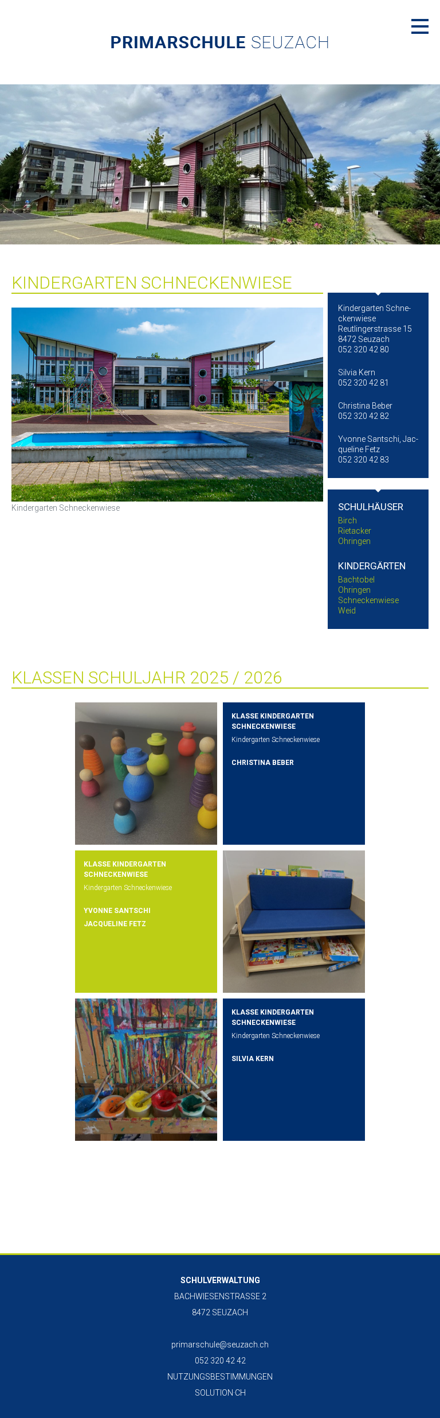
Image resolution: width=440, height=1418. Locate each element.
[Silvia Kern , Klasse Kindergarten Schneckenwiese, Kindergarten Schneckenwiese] (146, 1070)
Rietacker (354, 530)
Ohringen (354, 541)
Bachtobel (356, 579)
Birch (347, 520)
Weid (347, 610)
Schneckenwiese (368, 600)
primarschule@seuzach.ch (220, 1344)
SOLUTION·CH (220, 1392)
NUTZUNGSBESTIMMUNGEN (220, 1376)
